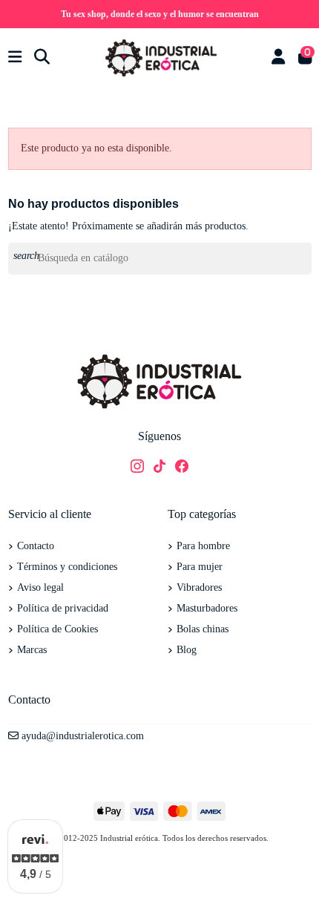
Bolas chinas (202, 629)
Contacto (35, 545)
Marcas (32, 649)
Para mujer (200, 566)
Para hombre (203, 545)
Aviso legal (40, 587)
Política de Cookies (57, 629)
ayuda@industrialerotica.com (83, 735)
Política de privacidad (62, 608)
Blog (187, 649)
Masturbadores (207, 608)
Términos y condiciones (67, 566)
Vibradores (199, 587)
